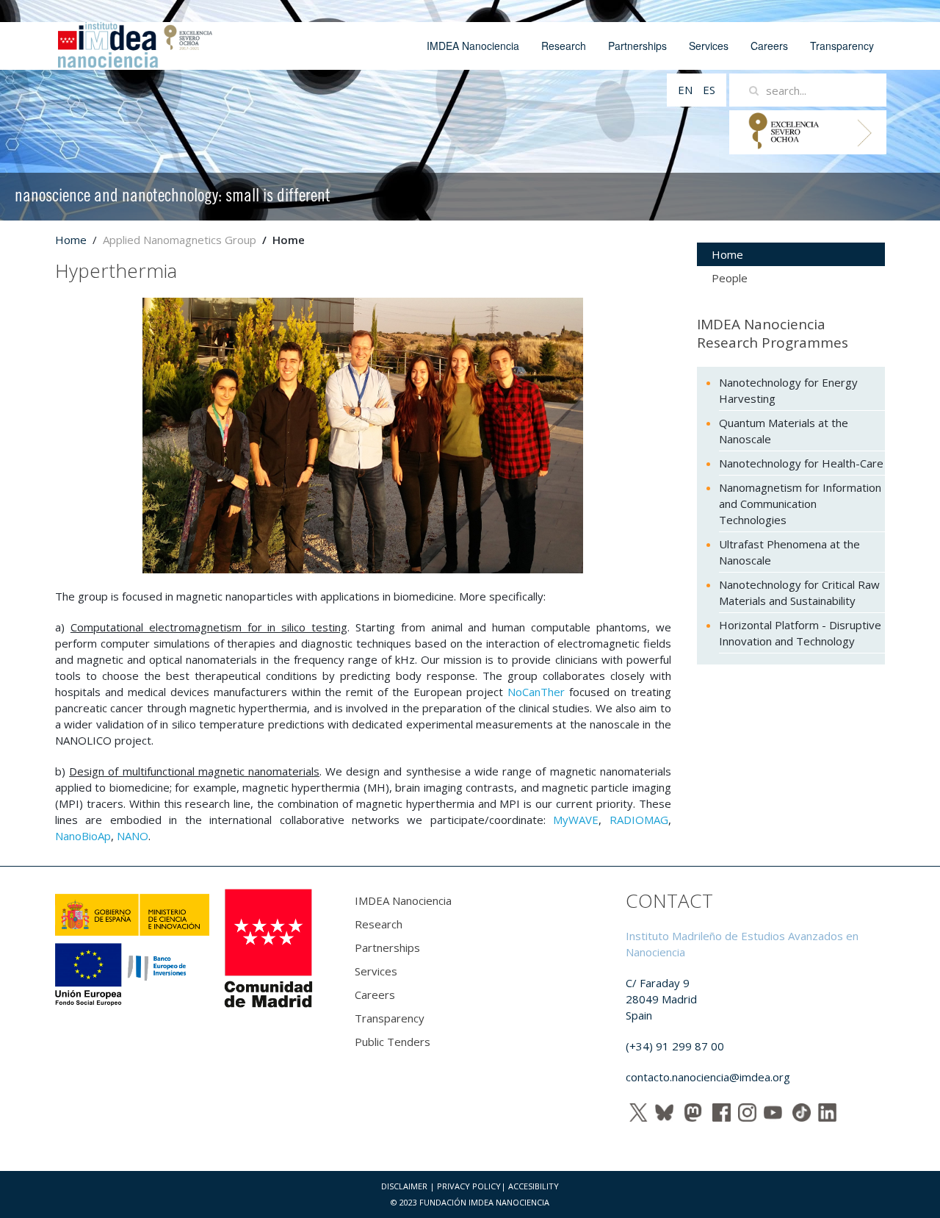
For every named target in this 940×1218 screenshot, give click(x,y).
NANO (132, 835)
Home (71, 239)
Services (708, 45)
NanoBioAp (83, 835)
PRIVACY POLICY (469, 1186)
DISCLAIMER (404, 1186)
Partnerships (637, 45)
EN (686, 89)
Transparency (842, 45)
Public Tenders (392, 1041)
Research (563, 45)
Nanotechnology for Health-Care (801, 463)
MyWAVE (576, 819)
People (730, 278)
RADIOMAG (639, 819)
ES (709, 89)
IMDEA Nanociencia (473, 45)
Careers (769, 45)
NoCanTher (536, 691)
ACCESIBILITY (533, 1186)
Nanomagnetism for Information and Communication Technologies (800, 503)
